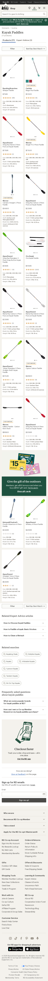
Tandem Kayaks (12, 676)
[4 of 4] (14, 77)
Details (32, 785)
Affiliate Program (9, 908)
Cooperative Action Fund (35, 902)
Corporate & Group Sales (12, 912)
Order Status (30, 843)
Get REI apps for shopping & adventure (24, 945)
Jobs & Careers (8, 898)
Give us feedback (18, 774)
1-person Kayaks (12, 669)
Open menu (44, 8)
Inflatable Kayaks (28, 661)
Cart (39, 8)
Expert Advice (30, 879)
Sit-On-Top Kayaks (13, 683)
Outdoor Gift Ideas (9, 866)
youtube (32, 938)
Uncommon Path (32, 885)
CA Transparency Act (31, 975)
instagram (10, 938)
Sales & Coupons (32, 866)
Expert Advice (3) (24, 40)
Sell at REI (6, 905)
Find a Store (6, 925)
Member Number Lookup (12, 879)
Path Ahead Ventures (33, 889)
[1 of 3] (11, 194)
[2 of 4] (12, 77)
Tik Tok (16, 938)
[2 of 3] (12, 194)
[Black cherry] (30, 81)
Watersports (5, 28)
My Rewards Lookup (10, 847)
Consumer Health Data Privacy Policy (24, 972)
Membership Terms (12, 978)
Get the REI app (24, 759)
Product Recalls (14, 975)
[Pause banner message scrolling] (45, 20)
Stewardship (30, 912)
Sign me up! (24, 800)
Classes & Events (32, 882)
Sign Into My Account (11, 843)
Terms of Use (13, 966)
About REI (29, 898)
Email (3, 790)
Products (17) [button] (9, 40)
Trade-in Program (9, 889)
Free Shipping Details (33, 869)
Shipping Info (30, 856)
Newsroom (29, 905)
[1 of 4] (10, 77)
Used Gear (6, 885)
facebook (21, 938)
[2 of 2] (36, 136)
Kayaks (8, 661)
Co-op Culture (8, 902)
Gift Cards (6, 869)
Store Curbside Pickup (34, 853)
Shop (12, 8)
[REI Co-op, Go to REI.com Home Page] (4, 8)
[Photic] (27, 81)
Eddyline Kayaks (34, 654)
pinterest (27, 938)
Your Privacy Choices (32, 966)
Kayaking (14, 28)
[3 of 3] (13, 194)
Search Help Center (10, 921)
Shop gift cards (24, 491)
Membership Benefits (10, 853)
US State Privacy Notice (31, 969)
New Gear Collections (10, 882)
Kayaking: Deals (12, 654)
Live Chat (5, 928)
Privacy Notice (13, 969)
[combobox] (24, 14)
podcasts (37, 938)
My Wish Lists (7, 850)
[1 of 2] (35, 136)
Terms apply (33, 488)
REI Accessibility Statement (33, 978)
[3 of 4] (13, 77)
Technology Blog (32, 908)
